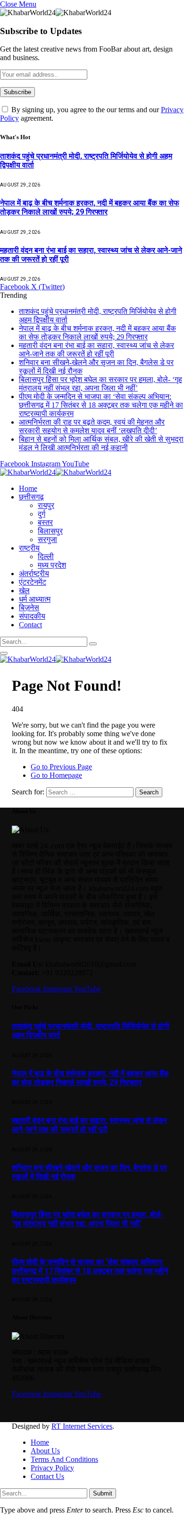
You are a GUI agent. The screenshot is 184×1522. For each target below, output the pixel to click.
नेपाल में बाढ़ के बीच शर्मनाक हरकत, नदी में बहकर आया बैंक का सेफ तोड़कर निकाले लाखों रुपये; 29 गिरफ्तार (89, 207)
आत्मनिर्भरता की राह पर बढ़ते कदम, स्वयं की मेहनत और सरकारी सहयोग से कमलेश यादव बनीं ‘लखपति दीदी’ (92, 426)
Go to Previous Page (61, 767)
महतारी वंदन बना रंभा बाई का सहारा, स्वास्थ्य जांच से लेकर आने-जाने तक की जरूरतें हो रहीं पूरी (96, 349)
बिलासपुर (50, 531)
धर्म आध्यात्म (34, 599)
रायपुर (46, 505)
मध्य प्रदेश (52, 565)
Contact (30, 625)
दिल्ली (46, 556)
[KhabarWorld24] (55, 472)
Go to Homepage (56, 775)
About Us (45, 1451)
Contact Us (47, 1476)
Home (28, 488)
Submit (102, 1493)
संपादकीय (32, 616)
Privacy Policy (52, 1468)
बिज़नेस (29, 608)
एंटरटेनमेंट (32, 582)
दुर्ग (41, 514)
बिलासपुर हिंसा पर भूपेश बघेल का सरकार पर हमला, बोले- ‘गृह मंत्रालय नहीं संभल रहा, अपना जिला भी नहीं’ (100, 383)
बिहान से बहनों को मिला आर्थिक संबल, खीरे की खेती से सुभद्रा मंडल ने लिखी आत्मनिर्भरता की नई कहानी (101, 443)
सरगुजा (47, 539)
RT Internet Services (81, 1426)
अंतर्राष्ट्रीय (34, 574)
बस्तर (45, 522)
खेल (24, 591)
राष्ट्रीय (29, 548)
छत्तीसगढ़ (31, 497)
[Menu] (4, 653)
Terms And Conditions (64, 1459)
